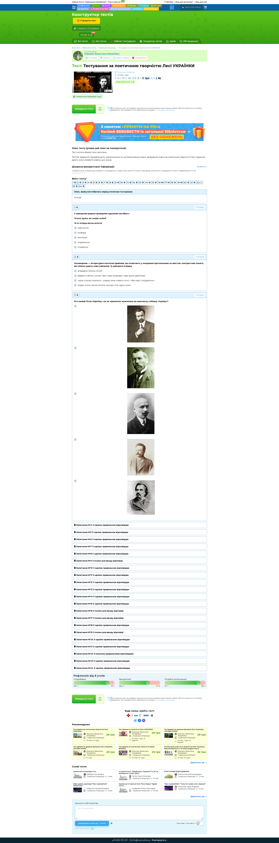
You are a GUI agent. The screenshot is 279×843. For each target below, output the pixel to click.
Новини (75, 2)
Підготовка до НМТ (116, 1)
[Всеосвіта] (74, 7)
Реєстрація (195, 7)
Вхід (187, 7)
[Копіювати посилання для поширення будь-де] (135, 720)
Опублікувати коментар (92, 823)
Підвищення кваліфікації (96, 2)
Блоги (81, 2)
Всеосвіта (76, 48)
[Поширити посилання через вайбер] (143, 720)
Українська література (107, 48)
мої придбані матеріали (164, 110)
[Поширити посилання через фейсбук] (139, 720)
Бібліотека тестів (89, 48)
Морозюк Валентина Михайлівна (101, 54)
